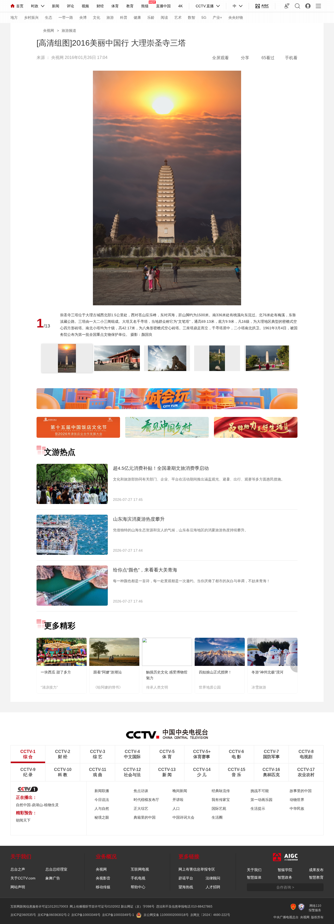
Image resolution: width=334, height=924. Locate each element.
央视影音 (103, 878)
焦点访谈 (141, 791)
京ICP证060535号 (23, 915)
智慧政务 (285, 877)
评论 (70, 6)
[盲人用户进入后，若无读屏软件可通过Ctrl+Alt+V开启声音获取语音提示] (287, 6)
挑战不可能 (259, 791)
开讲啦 (177, 800)
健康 (137, 17)
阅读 (164, 17)
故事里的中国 (301, 791)
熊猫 (144, 6)
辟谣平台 (185, 878)
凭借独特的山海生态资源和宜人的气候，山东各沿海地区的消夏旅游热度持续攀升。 (180, 530)
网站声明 (17, 887)
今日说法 (101, 800)
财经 (100, 6)
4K (180, 6)
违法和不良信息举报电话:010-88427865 (184, 906)
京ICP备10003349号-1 (118, 915)
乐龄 (150, 17)
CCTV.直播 (205, 6)
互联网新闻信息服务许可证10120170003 (39, 906)
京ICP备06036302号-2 (54, 915)
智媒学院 (285, 870)
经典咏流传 (221, 791)
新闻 (55, 6)
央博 (83, 17)
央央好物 (235, 17)
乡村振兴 (31, 17)
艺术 (178, 17)
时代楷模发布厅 (146, 800)
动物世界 (297, 800)
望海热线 (185, 887)
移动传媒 (103, 887)
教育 (130, 6)
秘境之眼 (101, 817)
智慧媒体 (254, 877)
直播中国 (163, 6)
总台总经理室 (56, 869)
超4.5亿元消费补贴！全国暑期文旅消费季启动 (161, 468)
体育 (115, 6)
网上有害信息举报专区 (196, 869)
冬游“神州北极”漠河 (267, 672)
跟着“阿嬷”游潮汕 (107, 672)
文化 (96, 17)
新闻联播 (101, 791)
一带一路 (65, 17)
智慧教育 (316, 877)
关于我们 (254, 870)
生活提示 (257, 808)
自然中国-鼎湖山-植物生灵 (37, 805)
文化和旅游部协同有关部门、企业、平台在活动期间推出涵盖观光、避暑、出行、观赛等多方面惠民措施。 (199, 479)
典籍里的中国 (145, 817)
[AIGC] (262, 6)
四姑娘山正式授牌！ (215, 672)
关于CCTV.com (22, 878)
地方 (14, 17)
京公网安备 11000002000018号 (166, 915)
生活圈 (217, 817)
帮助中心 (138, 887)
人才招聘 (213, 887)
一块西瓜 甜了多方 (56, 672)
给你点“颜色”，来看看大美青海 (145, 570)
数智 (191, 17)
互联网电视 (140, 869)
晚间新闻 (179, 791)
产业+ (217, 17)
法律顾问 (213, 878)
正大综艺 (141, 808)
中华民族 (297, 808)
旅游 (110, 17)
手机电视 (138, 878)
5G (203, 17)
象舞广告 (52, 878)
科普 (123, 17)
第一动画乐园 (261, 800)
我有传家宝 (221, 800)
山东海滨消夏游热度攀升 (139, 519)
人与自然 (101, 808)
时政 (34, 6)
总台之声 (17, 869)
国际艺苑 (219, 808)
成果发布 (316, 870)
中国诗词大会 (183, 817)
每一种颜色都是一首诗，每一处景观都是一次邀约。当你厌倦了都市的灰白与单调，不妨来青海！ (191, 581)
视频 (85, 6)
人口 (176, 808)
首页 (19, 6)
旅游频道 (69, 30)
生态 (48, 17)
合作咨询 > (285, 887)
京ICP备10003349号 (85, 915)
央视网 (48, 30)
